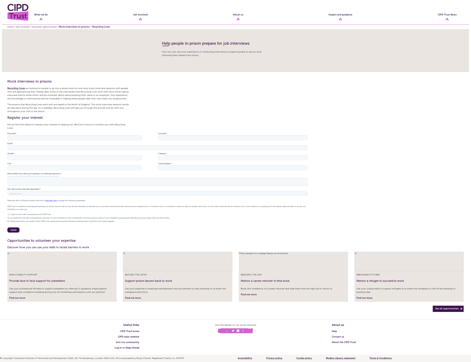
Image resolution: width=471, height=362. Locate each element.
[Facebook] (243, 330)
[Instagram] (238, 330)
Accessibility (245, 358)
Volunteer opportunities (44, 27)
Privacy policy (274, 358)
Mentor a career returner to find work (265, 281)
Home (10, 27)
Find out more (17, 298)
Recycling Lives (16, 88)
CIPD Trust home (129, 331)
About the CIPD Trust (344, 342)
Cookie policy (304, 358)
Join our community (127, 342)
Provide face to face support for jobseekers (37, 281)
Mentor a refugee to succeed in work (380, 281)
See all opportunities (447, 309)
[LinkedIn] (227, 330)
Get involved (22, 27)
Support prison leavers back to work (148, 281)
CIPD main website (128, 337)
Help (334, 331)
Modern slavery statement (340, 358)
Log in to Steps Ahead (127, 348)
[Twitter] (233, 330)
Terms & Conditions (380, 358)
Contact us (338, 337)
